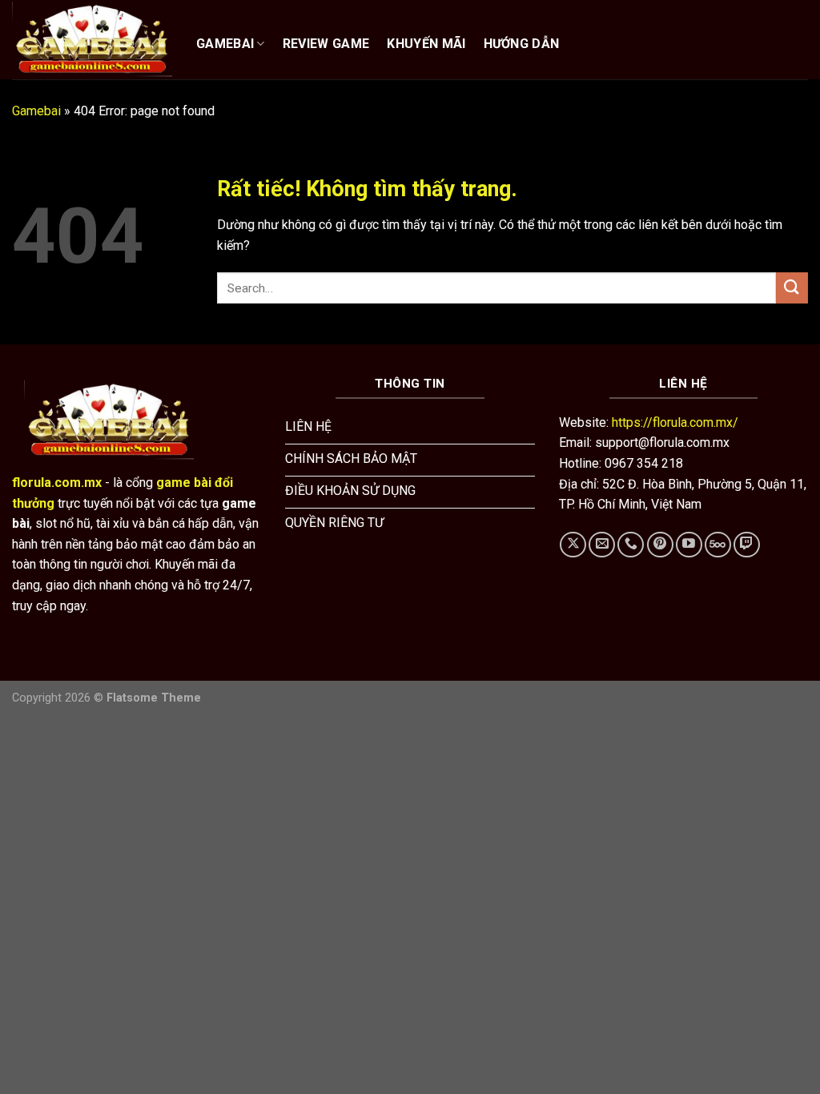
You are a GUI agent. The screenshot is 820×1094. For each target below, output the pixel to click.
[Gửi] (792, 288)
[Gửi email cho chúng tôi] (602, 545)
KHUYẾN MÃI (426, 43)
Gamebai (36, 111)
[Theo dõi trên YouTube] (689, 545)
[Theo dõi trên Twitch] (747, 545)
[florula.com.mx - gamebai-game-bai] (92, 39)
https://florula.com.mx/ (675, 422)
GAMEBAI (225, 43)
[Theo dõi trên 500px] (718, 545)
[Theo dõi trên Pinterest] (660, 545)
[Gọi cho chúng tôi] (630, 545)
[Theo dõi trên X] (573, 545)
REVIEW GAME (326, 43)
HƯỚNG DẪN (522, 43)
